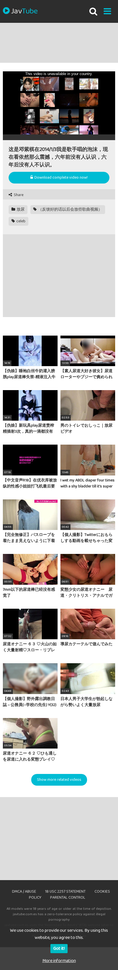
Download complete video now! (61, 177)
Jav (24, 11)
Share (18, 195)
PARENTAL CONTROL (67, 897)
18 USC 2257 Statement (65, 891)
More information (59, 960)
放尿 (20, 209)
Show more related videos (59, 780)
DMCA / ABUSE (24, 891)
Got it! (59, 948)
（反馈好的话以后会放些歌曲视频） (69, 209)
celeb (20, 221)
